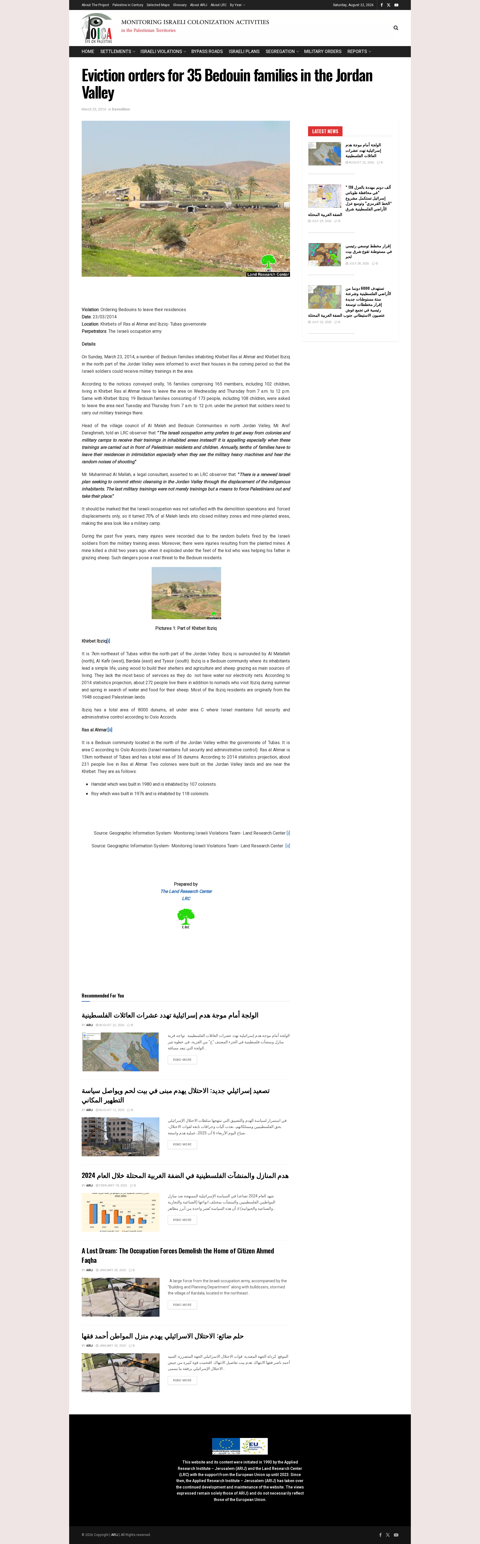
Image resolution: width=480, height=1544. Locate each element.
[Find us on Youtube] (396, 5)
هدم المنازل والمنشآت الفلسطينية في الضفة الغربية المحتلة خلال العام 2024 (185, 1175)
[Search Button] (396, 28)
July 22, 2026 (321, 322)
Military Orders (322, 51)
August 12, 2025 (111, 1110)
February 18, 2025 (112, 1185)
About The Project (95, 4)
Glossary (180, 4)
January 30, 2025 (112, 1270)
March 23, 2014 (94, 109)
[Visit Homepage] (238, 28)
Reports (357, 51)
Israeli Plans (244, 51)
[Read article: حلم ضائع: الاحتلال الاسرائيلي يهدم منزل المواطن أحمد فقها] (120, 1372)
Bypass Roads (207, 51)
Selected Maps (158, 4)
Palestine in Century (127, 4)
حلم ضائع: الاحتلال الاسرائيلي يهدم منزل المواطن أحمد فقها (163, 1335)
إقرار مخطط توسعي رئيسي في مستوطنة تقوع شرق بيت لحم (369, 251)
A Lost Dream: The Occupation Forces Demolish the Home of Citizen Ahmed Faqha (178, 1255)
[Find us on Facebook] (382, 5)
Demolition (121, 109)
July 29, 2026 (321, 221)
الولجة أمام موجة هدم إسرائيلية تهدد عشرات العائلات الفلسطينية (170, 1014)
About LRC (219, 4)
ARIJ (115, 1534)
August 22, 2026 (111, 1025)
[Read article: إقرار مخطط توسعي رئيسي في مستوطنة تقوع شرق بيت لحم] (324, 255)
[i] (288, 833)
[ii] (288, 845)
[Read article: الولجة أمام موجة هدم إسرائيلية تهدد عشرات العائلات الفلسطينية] (120, 1051)
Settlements (115, 51)
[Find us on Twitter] (389, 5)
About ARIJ (198, 4)
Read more (185, 1059)
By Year (236, 4)
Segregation (280, 51)
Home (88, 51)
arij (89, 1025)
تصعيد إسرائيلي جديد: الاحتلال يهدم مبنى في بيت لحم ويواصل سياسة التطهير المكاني (176, 1094)
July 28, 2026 (358, 263)
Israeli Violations (161, 51)
